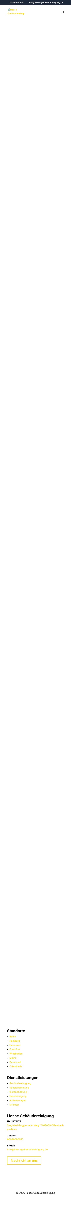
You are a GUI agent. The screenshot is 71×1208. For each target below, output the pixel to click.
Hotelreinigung (18, 1096)
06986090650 (17, 2)
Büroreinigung (15, 728)
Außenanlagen (17, 1100)
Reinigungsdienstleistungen (23, 130)
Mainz (13, 1057)
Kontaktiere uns (23, 387)
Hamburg (14, 1040)
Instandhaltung (18, 1091)
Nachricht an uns (24, 1161)
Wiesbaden (16, 1053)
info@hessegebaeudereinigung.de (27, 1149)
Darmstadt (15, 1062)
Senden (54, 991)
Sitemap (14, 1104)
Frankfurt (14, 1049)
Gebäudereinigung (20, 1083)
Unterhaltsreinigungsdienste (23, 694)
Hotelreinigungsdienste (29, 657)
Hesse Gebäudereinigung (42, 58)
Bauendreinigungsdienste (22, 761)
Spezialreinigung (19, 1087)
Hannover (15, 1045)
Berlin (12, 1036)
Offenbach (15, 1066)
